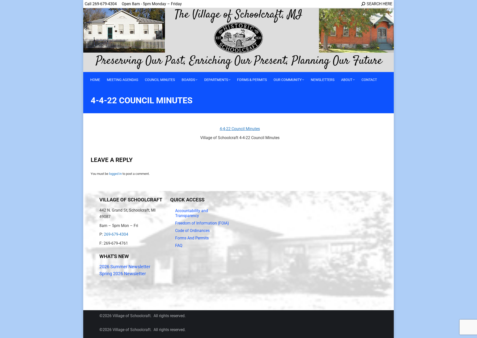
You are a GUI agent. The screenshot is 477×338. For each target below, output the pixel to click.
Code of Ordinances (192, 230)
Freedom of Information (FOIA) (202, 223)
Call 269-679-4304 (101, 3)
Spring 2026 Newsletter (122, 273)
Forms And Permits (192, 238)
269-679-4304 (116, 234)
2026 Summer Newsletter (124, 266)
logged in (115, 174)
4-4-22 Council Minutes (240, 128)
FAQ (178, 245)
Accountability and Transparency (191, 213)
